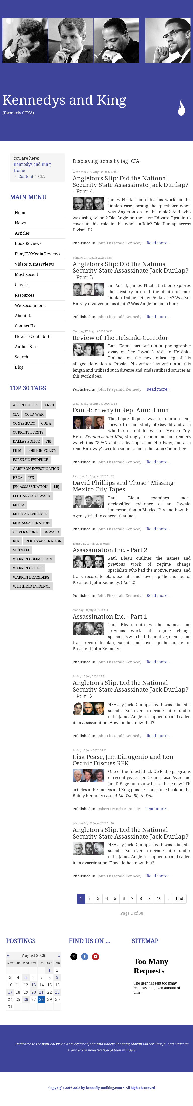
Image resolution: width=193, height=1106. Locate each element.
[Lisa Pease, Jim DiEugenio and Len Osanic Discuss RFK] (88, 775)
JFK (31, 478)
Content (25, 176)
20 (33, 992)
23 (57, 992)
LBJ (56, 487)
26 (26, 999)
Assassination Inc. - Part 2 (110, 550)
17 (10, 992)
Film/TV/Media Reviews (37, 254)
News (20, 223)
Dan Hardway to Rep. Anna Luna (121, 410)
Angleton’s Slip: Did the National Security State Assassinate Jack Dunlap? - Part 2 (130, 689)
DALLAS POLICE (26, 441)
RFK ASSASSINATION (44, 541)
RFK (16, 541)
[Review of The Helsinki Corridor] (88, 349)
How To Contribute (33, 336)
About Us (23, 315)
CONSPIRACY (24, 423)
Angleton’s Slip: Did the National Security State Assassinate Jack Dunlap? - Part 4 (130, 185)
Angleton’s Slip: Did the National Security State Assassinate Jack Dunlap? (130, 833)
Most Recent (26, 274)
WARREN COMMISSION (32, 559)
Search (21, 357)
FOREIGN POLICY (41, 450)
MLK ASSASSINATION (31, 523)
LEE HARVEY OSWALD (31, 496)
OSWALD (51, 532)
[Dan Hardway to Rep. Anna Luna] (88, 422)
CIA (16, 414)
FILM (17, 450)
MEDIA (18, 505)
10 (159, 898)
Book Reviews (28, 243)
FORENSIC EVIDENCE (30, 460)
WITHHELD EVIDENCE (31, 586)
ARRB (49, 405)
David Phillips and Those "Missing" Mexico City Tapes (124, 486)
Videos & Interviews (34, 264)
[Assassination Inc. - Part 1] (88, 628)
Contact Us (25, 326)
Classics (22, 284)
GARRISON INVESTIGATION (36, 469)
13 (33, 984)
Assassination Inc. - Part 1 (110, 616)
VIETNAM (21, 550)
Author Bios (26, 346)
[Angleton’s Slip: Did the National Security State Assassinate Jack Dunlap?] (88, 848)
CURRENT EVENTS (28, 432)
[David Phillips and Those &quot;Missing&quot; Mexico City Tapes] (88, 501)
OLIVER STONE (25, 532)
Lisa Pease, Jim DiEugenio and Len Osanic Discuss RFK (123, 760)
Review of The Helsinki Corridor (120, 337)
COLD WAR (34, 414)
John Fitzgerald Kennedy (119, 243)
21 (41, 992)
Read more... (158, 243)
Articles (22, 233)
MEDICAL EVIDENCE (30, 514)
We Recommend (30, 305)
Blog (19, 367)
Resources (24, 295)
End (179, 898)
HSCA (17, 478)
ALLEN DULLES (25, 405)
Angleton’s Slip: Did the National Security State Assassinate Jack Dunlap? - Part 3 (130, 271)
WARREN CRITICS (28, 568)
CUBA (46, 423)
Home (20, 212)
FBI (48, 441)
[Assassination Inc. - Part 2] (88, 561)
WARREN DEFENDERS (31, 577)
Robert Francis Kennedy (119, 809)
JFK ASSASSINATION (30, 487)
